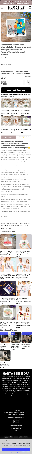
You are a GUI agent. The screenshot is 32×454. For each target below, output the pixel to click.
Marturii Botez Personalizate (17, 223)
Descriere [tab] (8, 137)
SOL (16, 430)
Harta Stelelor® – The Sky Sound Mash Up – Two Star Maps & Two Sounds (16, 347)
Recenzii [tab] (21, 137)
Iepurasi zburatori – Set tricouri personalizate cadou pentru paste (23, 276)
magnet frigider (18, 225)
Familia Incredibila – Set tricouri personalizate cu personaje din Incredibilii (23, 324)
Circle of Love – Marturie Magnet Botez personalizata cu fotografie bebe (26, 131)
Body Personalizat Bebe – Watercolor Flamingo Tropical (23, 253)
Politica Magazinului (16, 425)
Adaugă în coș (15, 90)
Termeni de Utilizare (16, 427)
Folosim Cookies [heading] (6, 441)
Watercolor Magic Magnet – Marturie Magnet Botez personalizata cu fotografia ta (7, 301)
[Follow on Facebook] (14, 421)
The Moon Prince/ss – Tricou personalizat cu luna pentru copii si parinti (23, 300)
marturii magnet (14, 227)
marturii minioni (22, 227)
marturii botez (25, 225)
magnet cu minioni (9, 225)
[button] (2, 8)
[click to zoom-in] (16, 27)
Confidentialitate (16, 429)
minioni (28, 227)
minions (9, 228)
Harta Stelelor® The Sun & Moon (26, 345)
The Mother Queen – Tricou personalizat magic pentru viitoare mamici (7, 275)
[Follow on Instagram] (17, 421)
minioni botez (4, 228)
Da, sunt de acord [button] (16, 450)
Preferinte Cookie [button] (16, 453)
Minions (28, 223)
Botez (8, 223)
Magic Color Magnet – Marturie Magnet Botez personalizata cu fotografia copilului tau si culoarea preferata (7, 254)
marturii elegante (5, 227)
